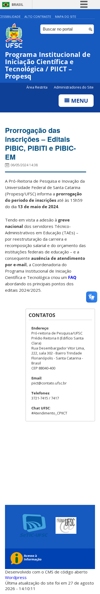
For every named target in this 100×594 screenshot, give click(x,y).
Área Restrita (37, 87)
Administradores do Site (74, 87)
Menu (79, 100)
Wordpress (16, 577)
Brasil (17, 4)
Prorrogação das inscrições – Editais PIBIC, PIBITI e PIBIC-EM (40, 143)
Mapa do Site (65, 16)
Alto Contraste (37, 16)
